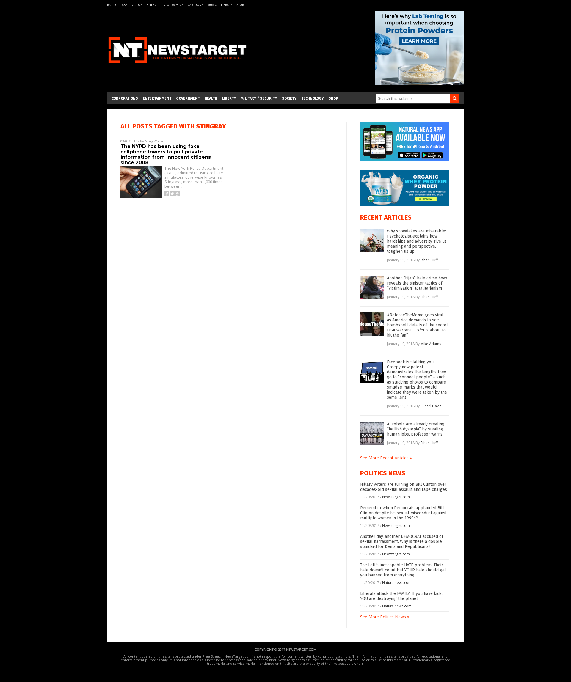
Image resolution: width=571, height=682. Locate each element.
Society (289, 98)
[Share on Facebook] (166, 193)
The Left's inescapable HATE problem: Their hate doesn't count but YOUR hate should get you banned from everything (403, 570)
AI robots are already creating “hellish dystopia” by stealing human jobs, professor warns (415, 429)
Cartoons (195, 5)
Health (211, 98)
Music (212, 5)
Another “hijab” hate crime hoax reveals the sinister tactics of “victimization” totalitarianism (417, 283)
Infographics (172, 5)
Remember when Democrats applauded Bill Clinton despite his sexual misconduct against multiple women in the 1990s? (403, 513)
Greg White (154, 141)
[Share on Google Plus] (177, 193)
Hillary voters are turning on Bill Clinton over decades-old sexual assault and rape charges (403, 487)
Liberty (229, 98)
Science (152, 5)
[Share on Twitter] (172, 193)
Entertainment (157, 98)
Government (188, 98)
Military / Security (259, 98)
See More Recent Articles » (386, 458)
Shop (333, 98)
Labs (123, 5)
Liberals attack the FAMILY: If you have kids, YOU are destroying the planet (401, 596)
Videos (137, 5)
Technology (312, 98)
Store (240, 5)
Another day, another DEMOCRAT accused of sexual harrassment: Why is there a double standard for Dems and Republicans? (401, 541)
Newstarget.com (396, 496)
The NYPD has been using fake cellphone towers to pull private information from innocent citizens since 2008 (165, 154)
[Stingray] (177, 66)
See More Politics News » (384, 617)
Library (226, 5)
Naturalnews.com (397, 582)
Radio (111, 5)
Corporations (125, 98)
